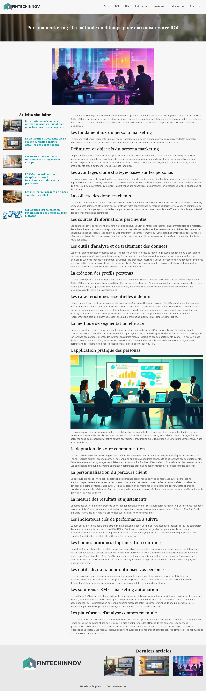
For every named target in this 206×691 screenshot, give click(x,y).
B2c (127, 6)
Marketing (178, 6)
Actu (106, 6)
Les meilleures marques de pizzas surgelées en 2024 (46, 193)
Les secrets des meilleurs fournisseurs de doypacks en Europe (43, 159)
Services (195, 6)
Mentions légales (90, 686)
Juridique (160, 6)
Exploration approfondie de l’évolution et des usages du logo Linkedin (46, 212)
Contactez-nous (116, 686)
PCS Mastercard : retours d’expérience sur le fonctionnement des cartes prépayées (42, 178)
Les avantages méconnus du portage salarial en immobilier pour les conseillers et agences (44, 124)
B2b (117, 6)
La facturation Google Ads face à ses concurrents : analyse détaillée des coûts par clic (45, 141)
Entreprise (141, 6)
